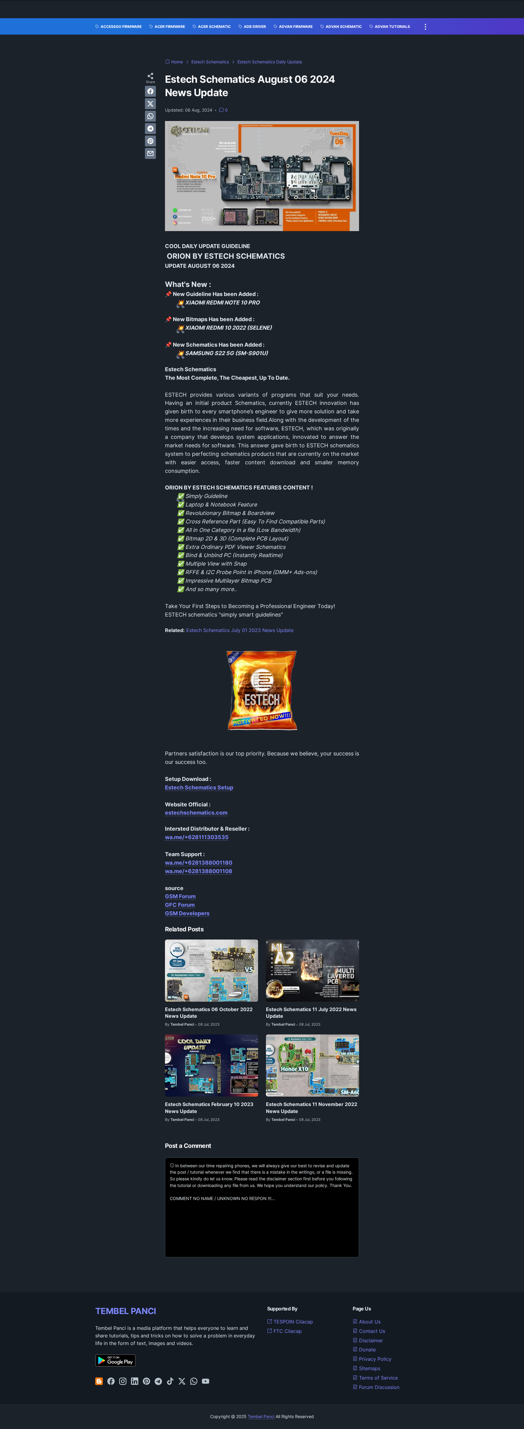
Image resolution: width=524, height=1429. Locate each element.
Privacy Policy (374, 1359)
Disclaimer (370, 1340)
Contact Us (371, 1331)
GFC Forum (180, 905)
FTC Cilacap (287, 1331)
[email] (150, 153)
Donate (367, 1350)
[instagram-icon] (122, 1382)
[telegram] (150, 128)
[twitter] (150, 103)
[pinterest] (150, 141)
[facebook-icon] (111, 1382)
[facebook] (150, 91)
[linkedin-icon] (134, 1382)
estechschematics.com (196, 812)
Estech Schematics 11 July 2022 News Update (311, 1012)
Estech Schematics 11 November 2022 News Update (311, 1107)
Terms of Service (378, 1378)
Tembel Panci (261, 1416)
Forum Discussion (378, 1387)
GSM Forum (180, 896)
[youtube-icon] (205, 1382)
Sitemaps (369, 1368)
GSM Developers (187, 913)
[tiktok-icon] (170, 1382)
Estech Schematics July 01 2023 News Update (240, 630)
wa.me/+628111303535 (197, 837)
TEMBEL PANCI (125, 1311)
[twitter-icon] (182, 1382)
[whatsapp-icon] (193, 1382)
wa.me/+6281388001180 (198, 862)
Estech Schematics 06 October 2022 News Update (209, 1012)
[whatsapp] (150, 116)
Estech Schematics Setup (199, 787)
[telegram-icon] (158, 1382)
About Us (369, 1322)
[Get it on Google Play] (115, 1365)
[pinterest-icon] (146, 1382)
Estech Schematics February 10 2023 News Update (209, 1107)
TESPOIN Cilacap (292, 1322)
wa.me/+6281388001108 (198, 871)
